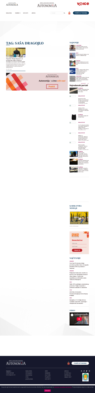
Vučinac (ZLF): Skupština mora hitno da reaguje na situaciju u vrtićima (83, 109)
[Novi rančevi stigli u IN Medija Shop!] (74, 117)
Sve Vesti (25, 13)
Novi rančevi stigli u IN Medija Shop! (83, 116)
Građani (78, 60)
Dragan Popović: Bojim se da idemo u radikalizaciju (82, 55)
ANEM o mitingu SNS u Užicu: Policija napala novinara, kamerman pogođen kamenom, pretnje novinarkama (82, 72)
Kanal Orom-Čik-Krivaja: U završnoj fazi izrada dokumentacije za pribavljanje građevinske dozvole (83, 101)
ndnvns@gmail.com (10, 375)
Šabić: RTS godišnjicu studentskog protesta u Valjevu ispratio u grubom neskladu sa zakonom (79, 285)
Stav (71, 290)
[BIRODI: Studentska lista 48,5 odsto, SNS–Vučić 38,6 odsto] (74, 91)
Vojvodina (78, 45)
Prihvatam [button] (47, 390)
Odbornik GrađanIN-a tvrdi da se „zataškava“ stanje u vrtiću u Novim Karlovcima (83, 170)
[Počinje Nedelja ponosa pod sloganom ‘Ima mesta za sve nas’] (72, 63)
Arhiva (33, 13)
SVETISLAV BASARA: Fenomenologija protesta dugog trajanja (79, 293)
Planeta (47, 377)
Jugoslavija (29, 379)
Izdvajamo (29, 373)
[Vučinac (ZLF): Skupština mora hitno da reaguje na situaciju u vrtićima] (74, 109)
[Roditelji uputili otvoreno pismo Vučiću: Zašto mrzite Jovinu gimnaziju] (72, 47)
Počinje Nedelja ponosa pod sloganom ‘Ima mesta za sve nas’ (82, 63)
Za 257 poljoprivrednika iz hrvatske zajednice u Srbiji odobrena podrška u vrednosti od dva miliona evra (83, 127)
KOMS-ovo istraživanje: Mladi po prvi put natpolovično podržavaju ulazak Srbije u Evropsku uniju (83, 137)
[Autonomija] (47, 4)
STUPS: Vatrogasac (74, 226)
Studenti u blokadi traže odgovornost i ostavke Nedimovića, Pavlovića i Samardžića (83, 162)
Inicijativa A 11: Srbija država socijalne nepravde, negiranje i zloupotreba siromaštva (78, 301)
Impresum (67, 375)
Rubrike (17, 13)
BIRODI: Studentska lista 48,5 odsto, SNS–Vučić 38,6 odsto (83, 90)
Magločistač (81, 96)
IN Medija (80, 88)
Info (77, 53)
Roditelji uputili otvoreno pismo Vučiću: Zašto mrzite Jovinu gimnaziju (82, 48)
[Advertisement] (50, 28)
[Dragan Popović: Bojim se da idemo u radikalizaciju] (72, 55)
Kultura (47, 375)
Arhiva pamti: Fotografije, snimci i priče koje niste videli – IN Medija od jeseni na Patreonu (83, 155)
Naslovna (9, 13)
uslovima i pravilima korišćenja (63, 387)
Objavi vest (67, 377)
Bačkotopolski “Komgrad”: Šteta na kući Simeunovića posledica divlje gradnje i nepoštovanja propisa (83, 147)
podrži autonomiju (81, 13)
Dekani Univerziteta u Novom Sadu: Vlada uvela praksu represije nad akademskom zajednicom (82, 79)
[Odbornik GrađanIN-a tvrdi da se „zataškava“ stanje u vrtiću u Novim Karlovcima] (74, 169)
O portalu (67, 373)
